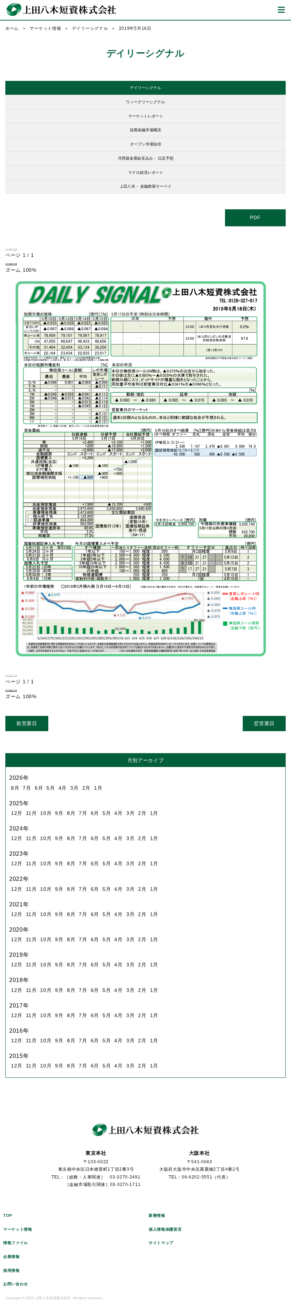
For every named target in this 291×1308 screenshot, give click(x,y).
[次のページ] (14, 249)
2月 (86, 788)
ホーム (12, 28)
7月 (27, 788)
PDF (255, 217)
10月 (45, 813)
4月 (63, 788)
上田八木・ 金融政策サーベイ (145, 186)
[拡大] (14, 264)
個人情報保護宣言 (165, 1229)
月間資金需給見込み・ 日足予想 (146, 158)
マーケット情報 (45, 28)
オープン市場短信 (145, 144)
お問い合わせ (15, 1284)
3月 (74, 788)
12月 (16, 813)
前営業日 (26, 723)
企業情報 (11, 1256)
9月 (59, 813)
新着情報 (157, 1215)
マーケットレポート (145, 116)
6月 (39, 788)
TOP (7, 1215)
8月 (15, 788)
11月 (31, 813)
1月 (98, 788)
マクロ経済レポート (145, 172)
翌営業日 (264, 723)
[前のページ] (8, 249)
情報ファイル (15, 1243)
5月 (50, 788)
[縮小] (8, 264)
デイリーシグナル (90, 28)
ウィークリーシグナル (145, 102)
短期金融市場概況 (145, 130)
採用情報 (11, 1270)
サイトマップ (161, 1243)
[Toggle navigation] (281, 10)
